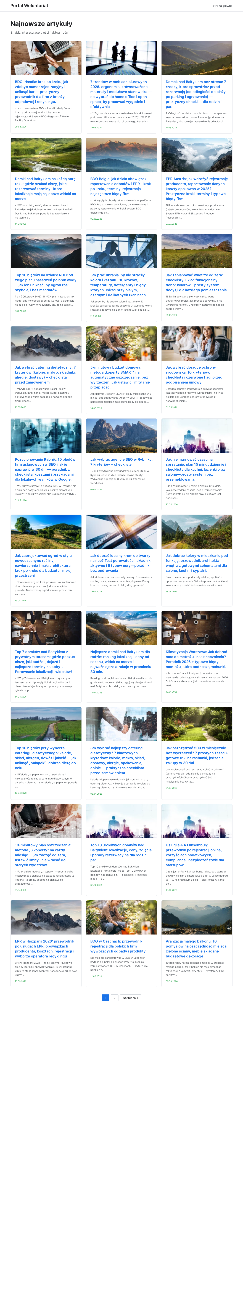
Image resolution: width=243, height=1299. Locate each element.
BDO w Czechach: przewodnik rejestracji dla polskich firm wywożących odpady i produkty (118, 946)
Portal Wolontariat (29, 5)
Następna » (130, 998)
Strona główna (223, 5)
